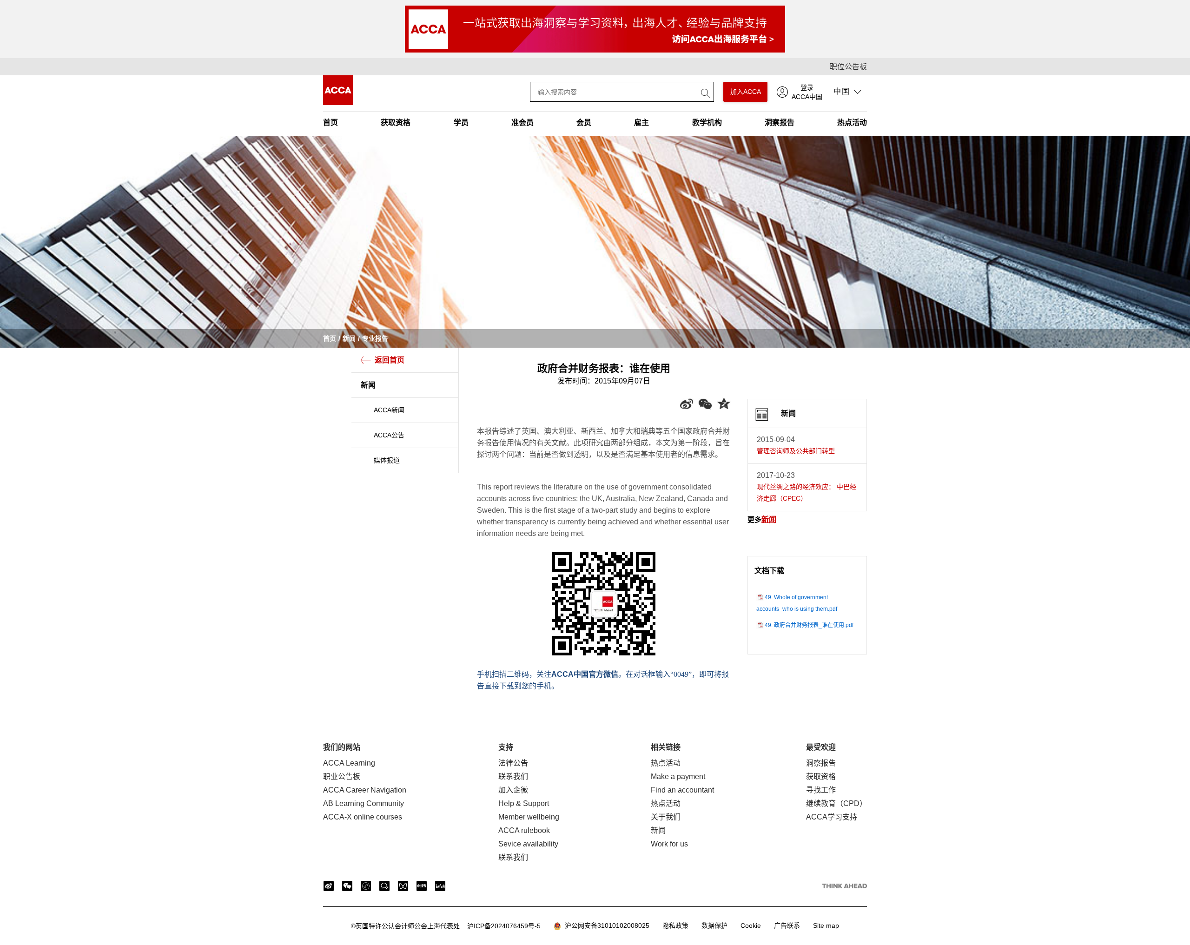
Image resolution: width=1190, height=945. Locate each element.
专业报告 (375, 338)
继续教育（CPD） (836, 803)
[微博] (328, 886)
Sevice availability (528, 844)
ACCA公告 (389, 435)
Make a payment (678, 776)
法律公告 (513, 763)
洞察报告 (779, 122)
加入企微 (513, 790)
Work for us (669, 844)
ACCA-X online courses (362, 817)
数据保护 (714, 925)
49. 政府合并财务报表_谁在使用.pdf (809, 625)
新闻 (349, 338)
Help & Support (523, 803)
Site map (826, 925)
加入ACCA (745, 91)
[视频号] (403, 886)
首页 (330, 122)
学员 (461, 122)
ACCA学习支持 (831, 817)
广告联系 (787, 925)
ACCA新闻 (389, 410)
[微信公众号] (347, 886)
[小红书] (421, 886)
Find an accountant (682, 790)
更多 (761, 519)
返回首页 (389, 360)
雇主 (641, 122)
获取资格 (395, 122)
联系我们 (513, 776)
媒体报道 (387, 460)
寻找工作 (821, 790)
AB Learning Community (363, 803)
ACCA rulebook (524, 830)
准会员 (522, 122)
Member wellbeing (528, 817)
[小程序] (365, 886)
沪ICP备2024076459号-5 (446, 926)
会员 (583, 122)
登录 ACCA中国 (807, 92)
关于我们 (666, 817)
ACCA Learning (349, 763)
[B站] (440, 886)
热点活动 (852, 122)
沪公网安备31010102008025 (605, 925)
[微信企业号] (384, 886)
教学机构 (707, 122)
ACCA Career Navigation (364, 790)
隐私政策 (675, 925)
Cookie (750, 925)
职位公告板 (848, 67)
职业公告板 (341, 776)
